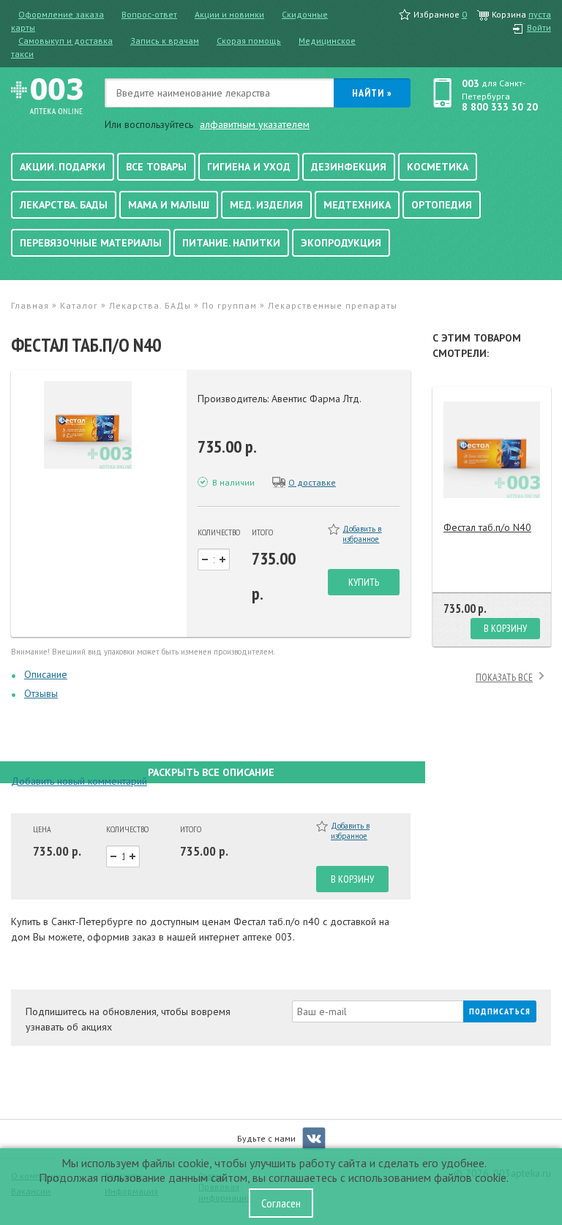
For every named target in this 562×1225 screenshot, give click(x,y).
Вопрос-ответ (149, 14)
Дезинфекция (348, 166)
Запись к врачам (164, 40)
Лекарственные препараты (332, 305)
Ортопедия (441, 204)
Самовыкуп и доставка (65, 40)
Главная (30, 305)
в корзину (352, 879)
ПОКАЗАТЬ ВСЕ (504, 677)
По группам (229, 305)
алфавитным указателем (255, 124)
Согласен (281, 1203)
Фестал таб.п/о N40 (487, 527)
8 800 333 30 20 (500, 106)
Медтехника (357, 204)
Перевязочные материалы (91, 242)
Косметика (437, 166)
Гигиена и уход (249, 166)
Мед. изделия (266, 204)
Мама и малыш (168, 204)
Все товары (156, 166)
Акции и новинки (229, 14)
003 (470, 83)
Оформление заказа (61, 14)
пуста (539, 14)
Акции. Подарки (62, 166)
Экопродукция (341, 242)
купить (363, 582)
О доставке (312, 482)
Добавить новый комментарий (79, 781)
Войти (539, 27)
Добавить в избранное (361, 534)
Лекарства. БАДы (64, 204)
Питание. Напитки (231, 242)
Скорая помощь (249, 40)
